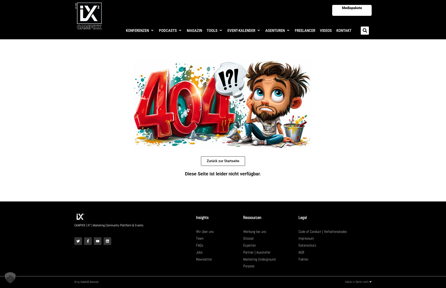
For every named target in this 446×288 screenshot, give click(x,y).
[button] (140, 31)
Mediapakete (352, 8)
